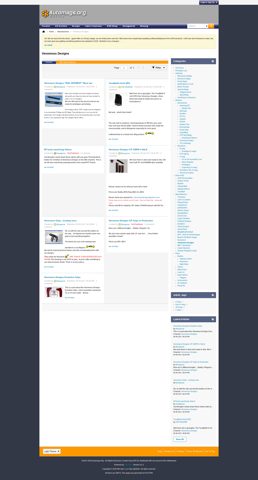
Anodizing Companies (187, 97)
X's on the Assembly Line (192, 159)
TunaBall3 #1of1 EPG (119, 83)
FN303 (182, 122)
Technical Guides (187, 140)
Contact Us (169, 451)
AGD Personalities (185, 178)
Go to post (49, 122)
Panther (183, 114)
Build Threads (183, 87)
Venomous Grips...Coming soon (60, 220)
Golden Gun (184, 124)
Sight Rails (184, 264)
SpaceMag (184, 95)
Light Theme (50, 451)
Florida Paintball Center (187, 251)
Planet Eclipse (183, 227)
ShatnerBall (182, 186)
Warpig (144, 26)
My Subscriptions (68, 62)
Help (159, 451)
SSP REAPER (127, 87)
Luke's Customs (93, 26)
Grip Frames (183, 275)
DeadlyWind (183, 213)
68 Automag (184, 127)
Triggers (183, 278)
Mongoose (61, 87)
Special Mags (183, 89)
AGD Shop (112, 26)
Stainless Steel (186, 259)
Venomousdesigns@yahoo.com (147, 197)
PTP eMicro (184, 154)
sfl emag (178, 307)
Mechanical (182, 103)
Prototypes (186, 165)
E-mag (182, 149)
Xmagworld (129, 26)
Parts (177, 253)
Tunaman (181, 197)
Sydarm (183, 119)
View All (180, 439)
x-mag (178, 310)
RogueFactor (183, 202)
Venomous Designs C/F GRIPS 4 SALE (128, 149)
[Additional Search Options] (206, 26)
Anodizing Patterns (189, 138)
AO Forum (179, 68)
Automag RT (185, 106)
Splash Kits (186, 108)
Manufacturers (181, 194)
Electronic (182, 146)
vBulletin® (128, 465)
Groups (76, 26)
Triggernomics (185, 92)
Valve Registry (187, 162)
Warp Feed (182, 270)
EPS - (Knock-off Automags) (189, 235)
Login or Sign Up (207, 2)
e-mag (178, 302)
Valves (180, 267)
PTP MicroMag (186, 135)
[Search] (211, 26)
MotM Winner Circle (186, 84)
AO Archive (61, 26)
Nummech (182, 240)
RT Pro (182, 116)
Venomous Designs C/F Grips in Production (131, 220)
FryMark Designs (184, 221)
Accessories (182, 280)
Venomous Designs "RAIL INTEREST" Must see (68, 83)
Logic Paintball (184, 218)
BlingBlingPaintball (185, 232)
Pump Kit (181, 286)
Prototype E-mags (189, 151)
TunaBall (181, 192)
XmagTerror (182, 205)
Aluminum (184, 261)
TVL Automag (185, 143)
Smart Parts (182, 229)
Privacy (180, 451)
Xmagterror (61, 153)
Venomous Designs (186, 243)
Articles (49, 62)
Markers (178, 100)
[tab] (49, 62)
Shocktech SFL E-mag (189, 170)
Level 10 (181, 272)
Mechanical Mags (185, 76)
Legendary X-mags (189, 167)
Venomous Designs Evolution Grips (62, 277)
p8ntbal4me (182, 208)
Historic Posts (183, 181)
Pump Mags (182, 81)
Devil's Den (182, 216)
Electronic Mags (184, 79)
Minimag (183, 111)
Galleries (179, 73)
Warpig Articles (184, 189)
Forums (46, 26)
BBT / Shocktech (184, 245)
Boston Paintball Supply (187, 237)
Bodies (180, 256)
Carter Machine (184, 248)
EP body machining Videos (58, 149)
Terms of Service (194, 451)
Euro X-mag (180, 304)
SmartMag (184, 132)
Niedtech (181, 224)
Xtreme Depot (183, 210)
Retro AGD (179, 175)
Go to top (210, 451)
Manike (180, 184)
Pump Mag (184, 130)
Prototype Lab (181, 71)
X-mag (182, 157)
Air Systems (182, 283)
